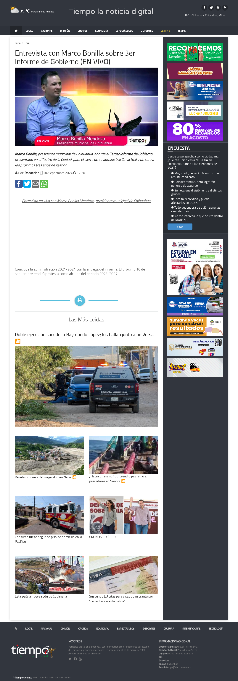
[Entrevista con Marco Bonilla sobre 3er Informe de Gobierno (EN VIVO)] (19, 183)
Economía (101, 31)
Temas (182, 31)
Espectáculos (124, 31)
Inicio (17, 43)
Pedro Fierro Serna (178, 650)
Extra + (165, 31)
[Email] (35, 183)
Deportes (147, 31)
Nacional (46, 31)
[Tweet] (27, 183)
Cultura (169, 628)
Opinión (65, 31)
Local (29, 31)
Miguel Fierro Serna (178, 646)
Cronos (83, 31)
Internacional (191, 628)
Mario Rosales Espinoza (176, 653)
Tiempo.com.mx (23, 677)
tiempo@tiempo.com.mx (175, 667)
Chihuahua (168, 664)
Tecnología (216, 628)
